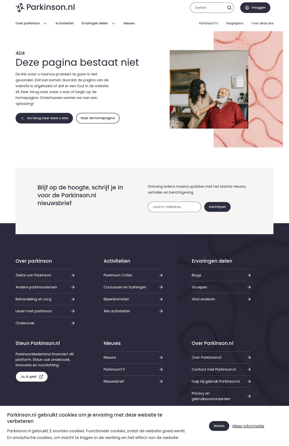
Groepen (199, 287)
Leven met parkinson (34, 311)
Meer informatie (248, 426)
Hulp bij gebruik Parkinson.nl (216, 381)
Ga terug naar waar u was (47, 118)
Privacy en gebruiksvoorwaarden (211, 396)
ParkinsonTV (114, 369)
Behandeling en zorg (33, 299)
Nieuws (110, 357)
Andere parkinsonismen (36, 287)
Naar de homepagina (98, 118)
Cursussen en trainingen (125, 287)
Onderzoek (25, 323)
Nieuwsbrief (114, 381)
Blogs (196, 275)
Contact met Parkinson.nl (214, 369)
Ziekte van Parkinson (33, 275)
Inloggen (259, 7)
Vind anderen (203, 299)
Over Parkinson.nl (206, 357)
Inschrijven (217, 207)
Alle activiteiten (117, 311)
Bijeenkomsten (116, 299)
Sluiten (219, 426)
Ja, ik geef (28, 376)
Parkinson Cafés (118, 275)
